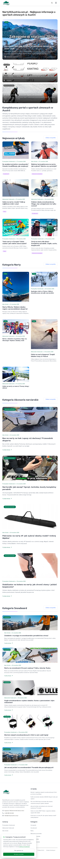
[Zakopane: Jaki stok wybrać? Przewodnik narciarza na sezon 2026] (30, 39)
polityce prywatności (24, 846)
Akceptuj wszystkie (19, 854)
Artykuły (34, 789)
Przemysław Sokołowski (8, 161)
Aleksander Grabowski (8, 199)
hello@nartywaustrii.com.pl (11, 815)
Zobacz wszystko (51, 137)
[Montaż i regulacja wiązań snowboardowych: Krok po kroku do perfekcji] (30, 72)
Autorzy (5, 822)
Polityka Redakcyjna (50, 850)
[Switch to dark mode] (52, 2)
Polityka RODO (41, 850)
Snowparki (33, 825)
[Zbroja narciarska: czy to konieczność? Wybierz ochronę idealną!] (30, 93)
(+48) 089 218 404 (9, 813)
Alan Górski (34, 161)
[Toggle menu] (56, 2)
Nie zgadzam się (18, 850)
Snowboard (6, 64)
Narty (6, 22)
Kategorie (34, 822)
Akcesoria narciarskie (9, 85)
